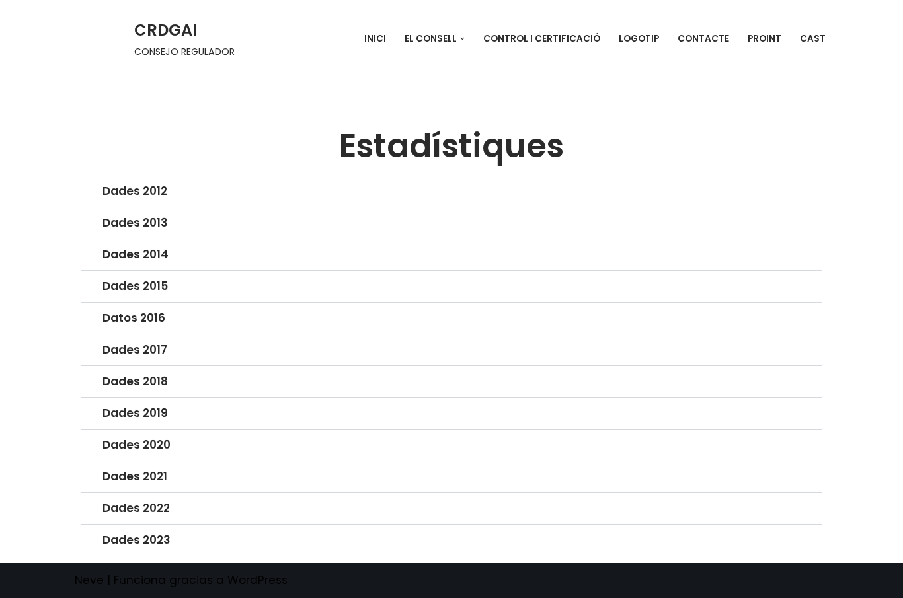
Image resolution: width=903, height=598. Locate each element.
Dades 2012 (134, 191)
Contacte (703, 38)
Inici (375, 38)
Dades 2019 (135, 413)
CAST (813, 38)
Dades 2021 (134, 476)
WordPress (257, 580)
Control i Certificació (541, 38)
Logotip (639, 38)
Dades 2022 (136, 508)
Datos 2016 (133, 318)
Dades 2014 (135, 254)
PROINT (764, 38)
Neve (89, 580)
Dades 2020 (136, 445)
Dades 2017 (134, 349)
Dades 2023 (136, 540)
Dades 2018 (135, 381)
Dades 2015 (135, 286)
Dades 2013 (135, 223)
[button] (462, 38)
